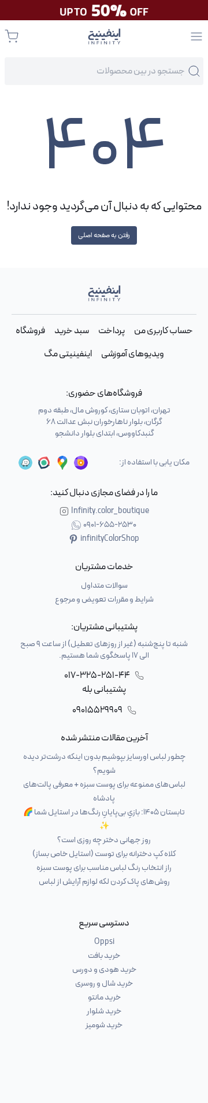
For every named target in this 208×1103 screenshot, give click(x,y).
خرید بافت (104, 956)
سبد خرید (71, 331)
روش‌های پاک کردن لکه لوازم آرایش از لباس (104, 882)
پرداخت (111, 331)
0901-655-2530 (109, 525)
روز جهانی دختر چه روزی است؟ (104, 840)
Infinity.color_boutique (110, 511)
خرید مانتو (104, 997)
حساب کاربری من (163, 331)
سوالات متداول (104, 586)
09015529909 (97, 710)
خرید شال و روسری (104, 983)
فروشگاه (30, 331)
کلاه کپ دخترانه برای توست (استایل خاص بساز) (104, 854)
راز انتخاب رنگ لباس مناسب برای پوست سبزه (104, 868)
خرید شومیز (104, 1025)
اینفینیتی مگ (68, 354)
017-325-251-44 (97, 676)
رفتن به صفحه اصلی (104, 235)
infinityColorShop (109, 539)
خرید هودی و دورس (104, 970)
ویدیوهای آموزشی (132, 354)
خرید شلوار (104, 1011)
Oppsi (104, 942)
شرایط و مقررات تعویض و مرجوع (104, 599)
